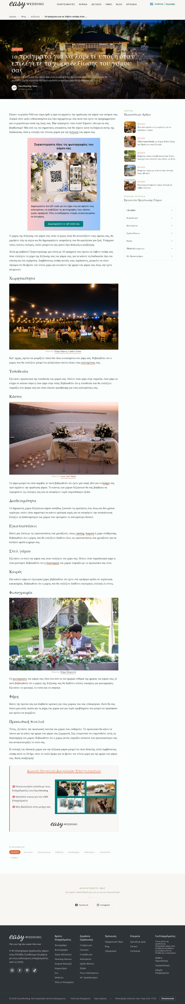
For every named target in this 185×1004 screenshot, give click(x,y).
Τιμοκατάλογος (162, 965)
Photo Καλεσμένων (89, 973)
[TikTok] (35, 970)
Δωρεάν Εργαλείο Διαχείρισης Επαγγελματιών (64, 771)
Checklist (84, 950)
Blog (23, 16)
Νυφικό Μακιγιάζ (63, 963)
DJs (56, 973)
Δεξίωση (35, 16)
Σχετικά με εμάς (138, 941)
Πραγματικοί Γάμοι (114, 941)
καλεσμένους (88, 362)
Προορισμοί (110, 951)
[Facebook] (20, 970)
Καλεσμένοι (85, 959)
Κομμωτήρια (61, 968)
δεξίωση (73, 132)
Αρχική (12, 16)
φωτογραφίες (20, 678)
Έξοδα (83, 968)
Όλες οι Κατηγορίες (64, 982)
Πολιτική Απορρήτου (81, 998)
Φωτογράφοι (61, 945)
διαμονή (90, 533)
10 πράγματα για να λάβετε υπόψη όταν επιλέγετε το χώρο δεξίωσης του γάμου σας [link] (66, 16)
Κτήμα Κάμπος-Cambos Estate (67, 351)
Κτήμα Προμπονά (68, 672)
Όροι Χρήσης (100, 998)
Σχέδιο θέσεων (87, 963)
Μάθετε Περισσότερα (161, 959)
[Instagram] (12, 970)
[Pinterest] (27, 970)
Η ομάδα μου (86, 954)
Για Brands (135, 951)
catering (80, 533)
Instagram (105, 905)
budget (106, 483)
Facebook (83, 905)
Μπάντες (59, 977)
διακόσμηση (52, 563)
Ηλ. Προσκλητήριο (88, 977)
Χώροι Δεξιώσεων (63, 954)
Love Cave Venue (68, 476)
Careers (134, 946)
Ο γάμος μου (86, 945)
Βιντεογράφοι (61, 950)
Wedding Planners (63, 959)
